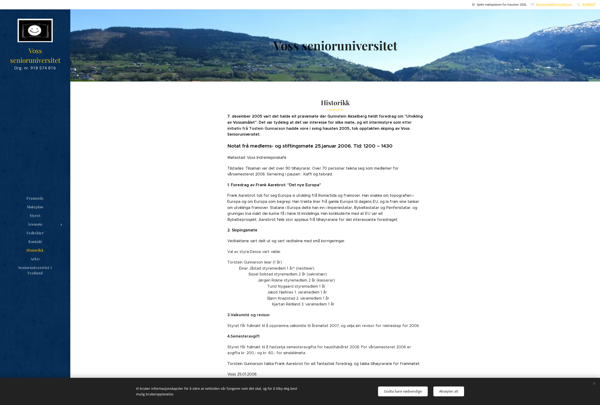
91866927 (588, 4)
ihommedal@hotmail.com (554, 4)
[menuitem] (35, 198)
